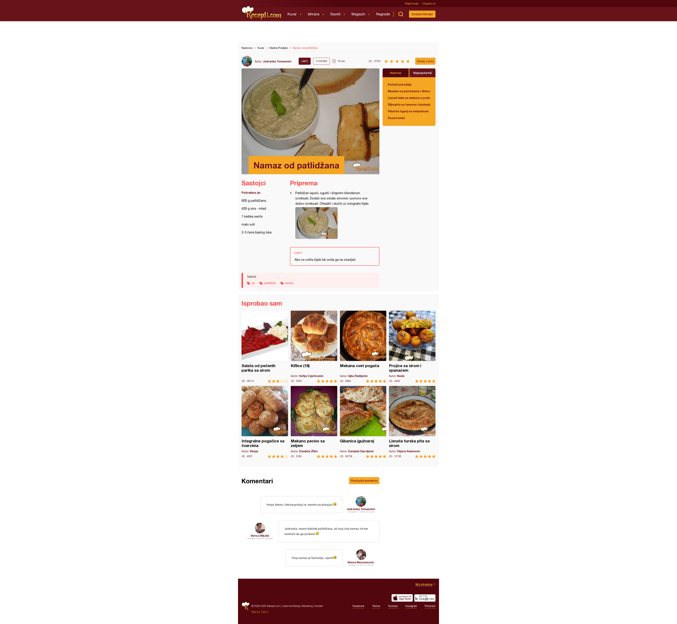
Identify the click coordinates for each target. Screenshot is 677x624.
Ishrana (313, 14)
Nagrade (383, 14)
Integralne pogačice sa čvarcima (265, 422)
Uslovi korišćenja (291, 605)
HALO (265, 611)
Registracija (412, 3)
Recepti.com (262, 13)
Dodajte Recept (422, 14)
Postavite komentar (364, 480)
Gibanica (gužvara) (363, 422)
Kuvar (292, 14)
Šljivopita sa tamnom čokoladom (409, 104)
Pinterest (430, 606)
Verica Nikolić (260, 535)
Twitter (376, 606)
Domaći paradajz (400, 84)
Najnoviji (395, 72)
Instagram (411, 606)
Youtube (393, 606)
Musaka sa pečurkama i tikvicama (409, 91)
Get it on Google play (424, 598)
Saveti (335, 14)
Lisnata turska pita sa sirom (412, 422)
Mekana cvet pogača (363, 347)
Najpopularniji (422, 72)
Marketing (307, 605)
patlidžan (270, 283)
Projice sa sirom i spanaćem (412, 347)
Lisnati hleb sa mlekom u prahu (409, 97)
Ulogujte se (428, 3)
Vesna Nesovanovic (360, 562)
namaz (289, 283)
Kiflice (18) (314, 347)
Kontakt (319, 605)
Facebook (358, 606)
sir (253, 283)
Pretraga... (400, 14)
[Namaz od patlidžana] (333, 223)
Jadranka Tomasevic (277, 61)
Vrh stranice (423, 584)
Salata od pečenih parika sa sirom (265, 347)
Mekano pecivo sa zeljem (314, 422)
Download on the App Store (402, 598)
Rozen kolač (396, 118)
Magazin (358, 14)
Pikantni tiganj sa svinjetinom (408, 111)
